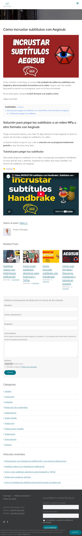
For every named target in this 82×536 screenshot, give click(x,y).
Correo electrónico (50, 512)
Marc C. (24, 223)
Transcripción (10, 439)
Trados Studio (10, 418)
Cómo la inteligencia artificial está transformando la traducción (32, 482)
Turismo (8, 445)
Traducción (9, 423)
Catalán (7, 391)
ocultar (20, 107)
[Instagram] (4, 522)
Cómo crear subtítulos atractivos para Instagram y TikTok (31, 273)
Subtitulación (10, 413)
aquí (19, 534)
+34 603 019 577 (17, 513)
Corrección (9, 397)
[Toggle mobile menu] (78, 3)
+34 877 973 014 (17, 510)
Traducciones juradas (14, 429)
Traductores (9, 434)
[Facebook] (7, 522)
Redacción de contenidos (16, 407)
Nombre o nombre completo (54, 503)
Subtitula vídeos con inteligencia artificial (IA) (24, 466)
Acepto (75, 532)
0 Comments (15, 280)
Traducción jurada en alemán (17, 477)
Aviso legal (7, 496)
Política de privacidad (21, 496)
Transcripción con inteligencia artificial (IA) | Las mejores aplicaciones (35, 461)
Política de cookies (9, 499)
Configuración (25, 534)
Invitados (8, 402)
